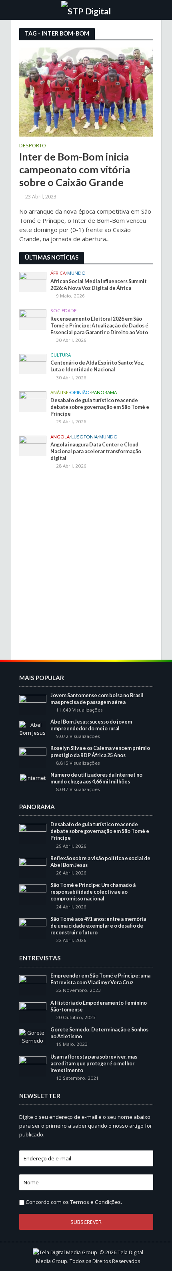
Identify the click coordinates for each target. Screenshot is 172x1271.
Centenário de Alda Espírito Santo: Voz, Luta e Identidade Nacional (97, 366)
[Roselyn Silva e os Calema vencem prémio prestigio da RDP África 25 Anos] (33, 757)
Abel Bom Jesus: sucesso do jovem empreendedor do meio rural (91, 725)
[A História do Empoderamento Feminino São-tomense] (33, 1011)
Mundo (76, 273)
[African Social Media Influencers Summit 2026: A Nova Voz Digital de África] (33, 281)
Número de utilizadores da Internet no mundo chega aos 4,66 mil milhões (96, 778)
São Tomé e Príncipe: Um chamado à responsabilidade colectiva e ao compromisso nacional (93, 892)
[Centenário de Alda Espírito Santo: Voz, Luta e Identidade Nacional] (33, 363)
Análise (59, 392)
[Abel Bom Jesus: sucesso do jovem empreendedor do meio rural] (33, 728)
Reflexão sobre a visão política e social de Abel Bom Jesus (100, 861)
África (58, 273)
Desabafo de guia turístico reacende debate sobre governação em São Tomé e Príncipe (99, 407)
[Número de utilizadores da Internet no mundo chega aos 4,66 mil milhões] (33, 777)
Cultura (60, 355)
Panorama (104, 392)
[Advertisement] (86, 566)
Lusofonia (84, 437)
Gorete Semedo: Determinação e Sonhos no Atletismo (99, 1033)
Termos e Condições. (96, 1202)
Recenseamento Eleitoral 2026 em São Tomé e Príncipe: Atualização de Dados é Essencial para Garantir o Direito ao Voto (99, 325)
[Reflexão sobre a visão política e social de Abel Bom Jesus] (33, 867)
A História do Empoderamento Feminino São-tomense (98, 1006)
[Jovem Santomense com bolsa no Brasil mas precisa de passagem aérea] (33, 704)
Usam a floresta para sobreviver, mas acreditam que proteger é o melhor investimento (93, 1063)
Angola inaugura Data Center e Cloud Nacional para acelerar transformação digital (95, 451)
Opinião (80, 392)
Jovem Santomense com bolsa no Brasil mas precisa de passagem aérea (97, 698)
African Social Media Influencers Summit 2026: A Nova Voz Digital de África (98, 284)
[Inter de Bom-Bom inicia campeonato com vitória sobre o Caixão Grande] (86, 91)
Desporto (32, 146)
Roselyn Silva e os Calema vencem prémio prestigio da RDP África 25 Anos (100, 751)
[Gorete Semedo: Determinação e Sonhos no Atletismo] (33, 1036)
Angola (60, 437)
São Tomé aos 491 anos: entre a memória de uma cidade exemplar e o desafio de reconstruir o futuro (98, 926)
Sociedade (63, 310)
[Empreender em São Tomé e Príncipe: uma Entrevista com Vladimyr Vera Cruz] (33, 984)
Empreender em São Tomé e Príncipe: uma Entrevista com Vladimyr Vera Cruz (100, 979)
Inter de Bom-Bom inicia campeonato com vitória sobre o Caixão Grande (74, 169)
